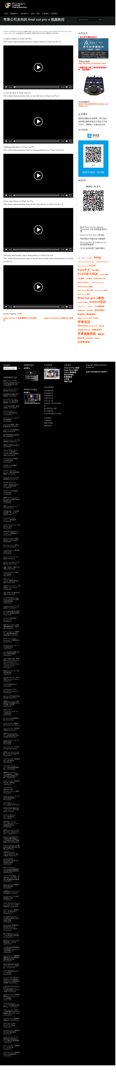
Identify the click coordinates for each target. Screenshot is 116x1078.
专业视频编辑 (99, 306)
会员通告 (45, 13)
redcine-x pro (81, 306)
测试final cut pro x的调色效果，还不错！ (11, 941)
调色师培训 (89, 338)
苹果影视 (101, 326)
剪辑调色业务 (81, 310)
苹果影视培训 (97, 330)
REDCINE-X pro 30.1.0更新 (9, 804)
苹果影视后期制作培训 (84, 330)
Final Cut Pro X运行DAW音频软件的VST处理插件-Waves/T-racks (11, 1011)
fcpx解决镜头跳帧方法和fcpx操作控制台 (11, 653)
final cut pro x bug (97, 282)
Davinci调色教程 (70, 372)
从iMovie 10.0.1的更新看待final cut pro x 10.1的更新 (11, 996)
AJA (79, 258)
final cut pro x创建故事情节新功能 (11, 885)
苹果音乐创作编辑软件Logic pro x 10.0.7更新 (11, 809)
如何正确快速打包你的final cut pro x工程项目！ (11, 966)
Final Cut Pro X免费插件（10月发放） (11, 1046)
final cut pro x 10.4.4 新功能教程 (11, 419)
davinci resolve (102, 262)
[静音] (67, 87)
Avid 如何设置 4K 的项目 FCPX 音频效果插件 (11, 612)
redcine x (90, 306)
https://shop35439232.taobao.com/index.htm (93, 105)
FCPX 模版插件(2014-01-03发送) (11, 972)
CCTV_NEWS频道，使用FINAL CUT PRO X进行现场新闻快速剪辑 (11, 877)
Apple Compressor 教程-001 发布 (58, 318)
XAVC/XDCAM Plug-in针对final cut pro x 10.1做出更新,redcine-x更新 (11, 988)
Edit (59, 31)
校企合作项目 (69, 375)
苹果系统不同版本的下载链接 (92, 239)
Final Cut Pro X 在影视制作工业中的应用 (20, 319)
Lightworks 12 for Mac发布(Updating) (10, 690)
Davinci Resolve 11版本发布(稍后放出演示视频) (11, 847)
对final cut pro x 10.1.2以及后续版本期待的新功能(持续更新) (11, 869)
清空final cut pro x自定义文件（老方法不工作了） (11, 831)
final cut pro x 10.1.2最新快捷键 (11, 741)
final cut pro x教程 (91, 298)
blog (97, 257)
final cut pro (64, 31)
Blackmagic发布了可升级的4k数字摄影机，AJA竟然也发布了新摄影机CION (11, 839)
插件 (38, 13)
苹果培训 (84, 322)
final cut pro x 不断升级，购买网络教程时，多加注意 (11, 633)
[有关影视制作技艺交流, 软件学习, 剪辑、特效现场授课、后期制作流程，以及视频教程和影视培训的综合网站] (15, 8)
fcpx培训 (95, 270)
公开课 (66, 379)
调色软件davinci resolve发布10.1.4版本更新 (10, 854)
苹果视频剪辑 (87, 333)
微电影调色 (91, 314)
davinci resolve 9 (83, 266)
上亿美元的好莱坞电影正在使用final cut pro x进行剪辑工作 (11, 949)
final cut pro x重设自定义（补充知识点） (11, 911)
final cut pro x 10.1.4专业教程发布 (11, 646)
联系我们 (54, 13)
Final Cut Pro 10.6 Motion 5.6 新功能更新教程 (93, 243)
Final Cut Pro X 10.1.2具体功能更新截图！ (11, 767)
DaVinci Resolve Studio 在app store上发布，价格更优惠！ (11, 484)
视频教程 (14, 13)
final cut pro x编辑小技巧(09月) (11, 724)
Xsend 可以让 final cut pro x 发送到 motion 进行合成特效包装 (11, 452)
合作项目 (24, 13)
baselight (89, 258)
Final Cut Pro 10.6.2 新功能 (92, 235)
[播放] (6, 87)
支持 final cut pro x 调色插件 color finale (11, 586)
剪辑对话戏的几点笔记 (11, 445)
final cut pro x (84, 282)
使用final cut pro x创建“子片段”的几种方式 (11, 753)
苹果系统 (48, 33)
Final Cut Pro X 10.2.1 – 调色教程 (9, 519)
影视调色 (81, 314)
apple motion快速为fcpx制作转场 (10, 459)
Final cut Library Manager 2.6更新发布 (11, 639)
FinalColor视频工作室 (24, 31)
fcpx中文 (84, 270)
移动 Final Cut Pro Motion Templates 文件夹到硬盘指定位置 (93, 229)
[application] (38, 67)
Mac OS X (12, 33)
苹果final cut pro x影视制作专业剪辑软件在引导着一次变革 (11, 703)
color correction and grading (86, 262)
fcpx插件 (81, 278)
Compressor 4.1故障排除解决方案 (11, 897)
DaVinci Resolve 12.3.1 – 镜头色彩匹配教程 (11, 472)
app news (35, 31)
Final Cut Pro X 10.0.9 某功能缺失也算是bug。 (11, 1005)
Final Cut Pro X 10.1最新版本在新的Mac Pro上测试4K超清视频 (11, 1038)
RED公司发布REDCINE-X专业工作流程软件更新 (10, 860)
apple (83, 258)
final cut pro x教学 (84, 294)
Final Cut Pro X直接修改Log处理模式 (11, 760)
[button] (38, 67)
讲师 (32, 13)
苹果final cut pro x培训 (85, 318)
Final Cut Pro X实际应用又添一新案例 (11, 782)
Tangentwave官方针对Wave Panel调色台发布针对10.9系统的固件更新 (11, 980)
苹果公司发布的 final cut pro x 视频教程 (10, 532)
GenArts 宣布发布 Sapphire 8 (9, 619)
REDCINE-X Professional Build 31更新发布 (10, 711)
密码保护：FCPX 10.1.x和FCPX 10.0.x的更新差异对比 (11, 823)
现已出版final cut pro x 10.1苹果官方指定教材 (11, 935)
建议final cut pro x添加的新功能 (11, 671)
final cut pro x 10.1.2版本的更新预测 (11, 797)
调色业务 (81, 338)
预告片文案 (68, 381)
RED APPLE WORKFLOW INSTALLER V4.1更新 (11, 789)
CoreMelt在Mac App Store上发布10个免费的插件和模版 (11, 599)
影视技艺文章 (36, 33)
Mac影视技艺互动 (21, 33)
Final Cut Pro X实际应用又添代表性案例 (11, 1031)
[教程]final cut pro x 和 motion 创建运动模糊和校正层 (11, 499)
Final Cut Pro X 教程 (71, 368)
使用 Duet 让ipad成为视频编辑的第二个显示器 (11, 626)
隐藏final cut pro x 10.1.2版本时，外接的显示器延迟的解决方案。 (11, 775)
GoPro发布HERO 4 (10, 684)
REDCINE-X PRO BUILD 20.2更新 (9, 1024)
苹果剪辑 (95, 318)
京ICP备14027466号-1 (99, 372)
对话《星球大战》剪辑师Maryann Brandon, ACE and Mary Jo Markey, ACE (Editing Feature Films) (11, 662)
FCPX (19, 314)
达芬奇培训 (84, 342)
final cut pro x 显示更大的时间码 (11, 551)
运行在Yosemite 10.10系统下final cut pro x (11, 678)
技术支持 (42, 33)
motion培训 (98, 302)
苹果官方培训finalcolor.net (87, 326)
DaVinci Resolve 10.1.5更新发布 (9, 816)
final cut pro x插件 (101, 290)
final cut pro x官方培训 (85, 290)
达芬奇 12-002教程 (10, 465)
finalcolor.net (99, 278)
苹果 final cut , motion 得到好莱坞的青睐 (11, 580)
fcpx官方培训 (104, 274)
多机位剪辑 (90, 310)
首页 (6, 13)
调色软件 (96, 338)
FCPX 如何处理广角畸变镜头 (92, 248)
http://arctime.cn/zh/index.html (92, 63)
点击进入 (27, 368)
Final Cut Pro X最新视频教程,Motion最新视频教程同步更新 (11, 957)
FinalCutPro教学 (83, 302)
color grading (53, 31)
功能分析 (28, 33)
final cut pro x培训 (85, 286)
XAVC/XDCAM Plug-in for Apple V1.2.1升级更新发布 (11, 904)
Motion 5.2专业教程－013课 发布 (11, 491)
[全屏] (70, 87)
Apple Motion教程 (71, 370)
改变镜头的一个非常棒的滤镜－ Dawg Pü (11, 512)
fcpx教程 (89, 278)
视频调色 (101, 334)
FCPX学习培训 (88, 274)
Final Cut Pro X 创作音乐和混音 (10, 573)
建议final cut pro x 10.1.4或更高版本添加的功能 (11, 735)
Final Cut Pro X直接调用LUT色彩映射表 (11, 1053)
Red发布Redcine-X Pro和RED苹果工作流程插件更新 (11, 918)
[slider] (36, 87)
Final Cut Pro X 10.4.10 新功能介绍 (10, 412)
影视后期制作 (100, 310)
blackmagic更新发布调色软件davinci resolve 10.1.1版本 (10, 926)
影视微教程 (68, 377)
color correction (43, 31)
